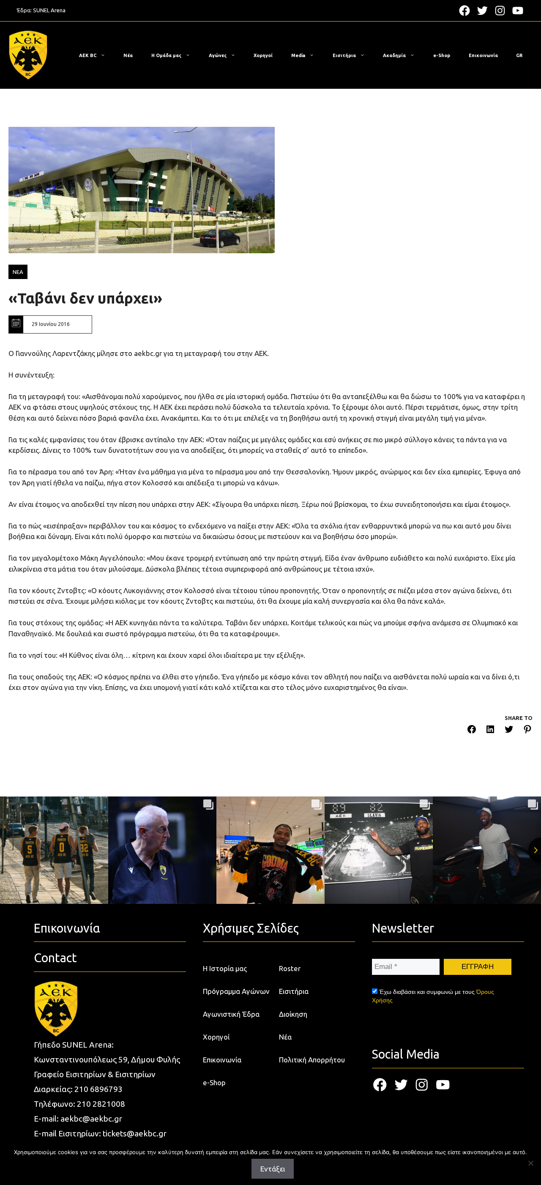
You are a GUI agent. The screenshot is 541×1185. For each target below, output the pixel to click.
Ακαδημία (394, 55)
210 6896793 (98, 1089)
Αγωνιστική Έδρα (231, 1014)
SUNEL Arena (49, 10)
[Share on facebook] (472, 730)
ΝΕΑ (18, 272)
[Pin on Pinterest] (527, 730)
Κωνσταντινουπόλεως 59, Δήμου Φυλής (107, 1059)
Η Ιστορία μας (225, 968)
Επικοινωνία (483, 55)
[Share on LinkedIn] (490, 730)
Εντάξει (272, 1169)
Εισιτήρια (344, 55)
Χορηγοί (263, 55)
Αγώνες (218, 55)
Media (298, 55)
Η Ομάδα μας (166, 55)
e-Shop (441, 55)
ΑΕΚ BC (87, 55)
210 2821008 (101, 1103)
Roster (290, 968)
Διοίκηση (293, 1014)
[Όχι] (530, 1163)
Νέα (128, 55)
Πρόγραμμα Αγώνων (236, 991)
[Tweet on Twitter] (509, 730)
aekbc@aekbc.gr (91, 1118)
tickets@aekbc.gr (135, 1133)
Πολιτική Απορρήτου (312, 1060)
